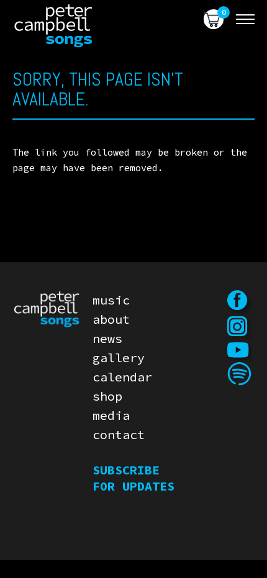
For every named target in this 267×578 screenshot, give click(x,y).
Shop (107, 396)
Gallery (119, 357)
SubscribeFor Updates (133, 478)
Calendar (122, 377)
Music (111, 300)
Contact (119, 434)
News (107, 338)
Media (111, 415)
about (111, 319)
